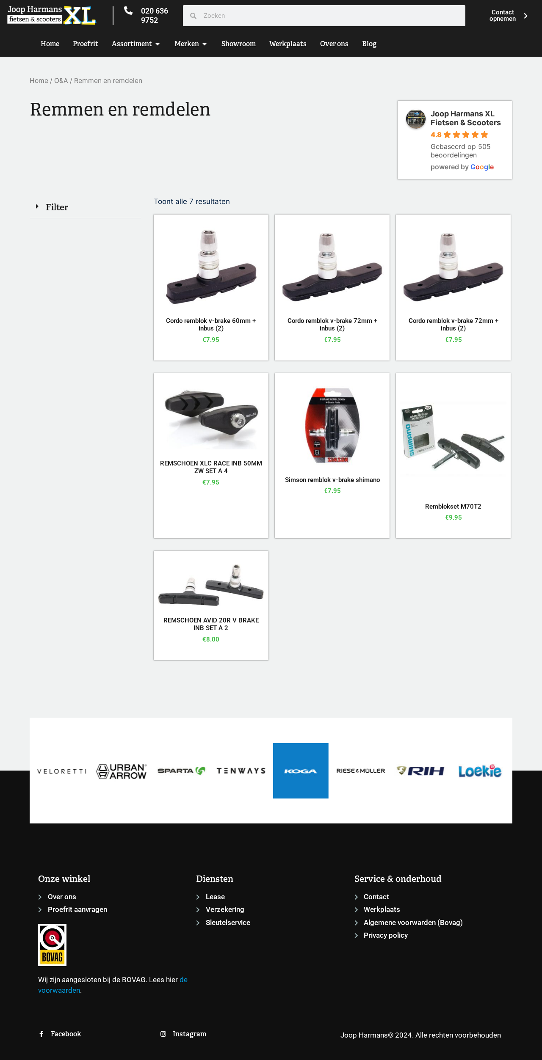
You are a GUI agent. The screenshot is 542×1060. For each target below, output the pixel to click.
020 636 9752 (154, 15)
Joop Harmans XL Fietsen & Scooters (466, 118)
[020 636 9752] (128, 10)
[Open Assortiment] (157, 44)
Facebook (66, 1034)
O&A (61, 81)
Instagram (189, 1034)
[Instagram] (163, 1034)
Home (39, 81)
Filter (57, 207)
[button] (85, 207)
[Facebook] (41, 1034)
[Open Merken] (204, 44)
